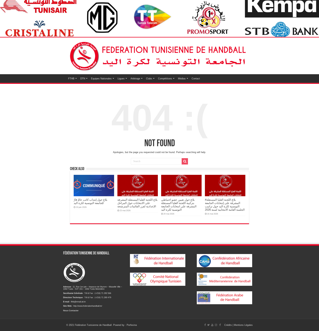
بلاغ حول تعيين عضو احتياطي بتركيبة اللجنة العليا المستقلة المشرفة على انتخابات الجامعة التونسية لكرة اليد (178, 204)
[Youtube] (212, 325)
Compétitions (165, 78)
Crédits (228, 325)
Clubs (149, 78)
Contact (196, 78)
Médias (182, 78)
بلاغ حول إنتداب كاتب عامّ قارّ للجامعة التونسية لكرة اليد (90, 201)
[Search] (185, 161)
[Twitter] (208, 325)
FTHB (71, 78)
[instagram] (216, 325)
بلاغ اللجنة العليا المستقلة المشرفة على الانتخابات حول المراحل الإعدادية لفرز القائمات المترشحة (137, 203)
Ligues (121, 78)
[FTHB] (159, 55)
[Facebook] (205, 325)
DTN (82, 78)
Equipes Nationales (101, 78)
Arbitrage (135, 78)
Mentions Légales (243, 325)
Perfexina (132, 325)
